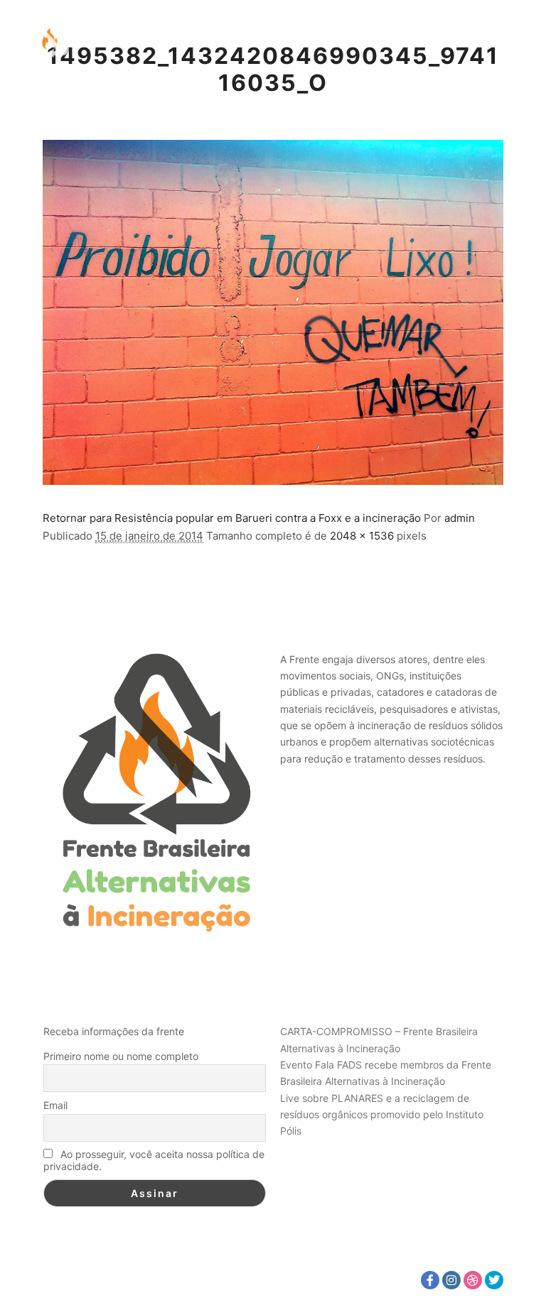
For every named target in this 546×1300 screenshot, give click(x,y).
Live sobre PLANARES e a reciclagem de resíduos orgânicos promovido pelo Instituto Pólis (381, 1114)
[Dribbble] (473, 1280)
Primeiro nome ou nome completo (120, 1056)
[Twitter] (494, 1280)
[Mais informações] (468, 39)
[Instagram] (451, 1280)
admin (459, 518)
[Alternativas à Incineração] (49, 39)
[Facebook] (430, 1280)
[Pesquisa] (443, 39)
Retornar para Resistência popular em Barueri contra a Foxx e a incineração (232, 518)
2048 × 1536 (362, 535)
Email (55, 1105)
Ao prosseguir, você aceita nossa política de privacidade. (153, 1160)
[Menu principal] (494, 39)
